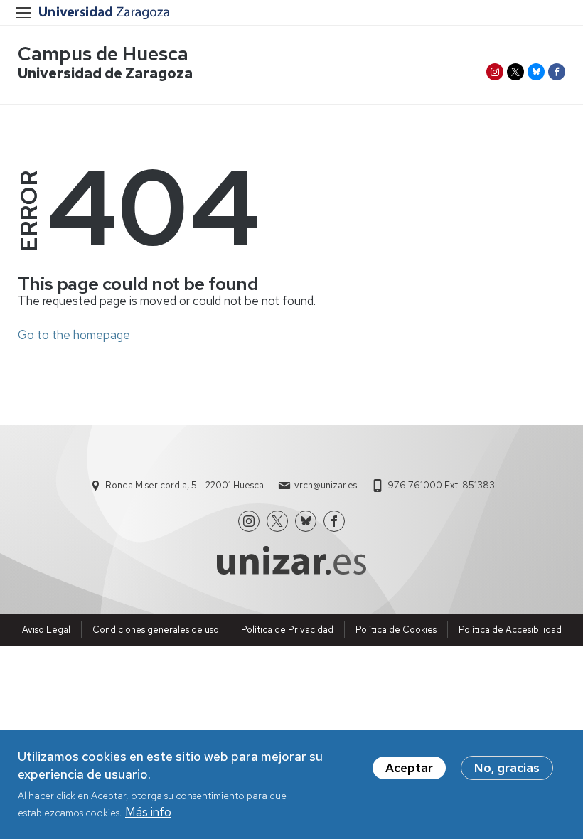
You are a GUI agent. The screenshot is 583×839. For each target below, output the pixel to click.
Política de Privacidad (287, 630)
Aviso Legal (46, 630)
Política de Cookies (396, 630)
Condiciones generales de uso (155, 630)
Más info (148, 812)
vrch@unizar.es (325, 485)
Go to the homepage (74, 335)
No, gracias (507, 768)
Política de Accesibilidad (510, 630)
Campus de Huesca (103, 53)
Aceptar (409, 768)
